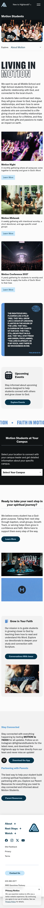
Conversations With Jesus (21, 656)
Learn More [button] (8, 177)
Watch (9, 833)
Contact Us (14, 873)
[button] (38, 4)
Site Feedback (11, 847)
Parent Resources (13, 798)
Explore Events (18, 402)
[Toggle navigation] (39, 4)
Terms (7, 856)
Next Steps (11, 828)
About (8, 823)
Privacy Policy (10, 902)
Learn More (10, 539)
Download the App (21, 760)
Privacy (8, 851)
